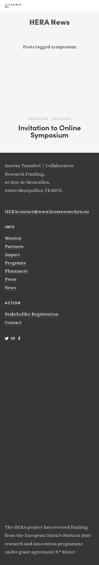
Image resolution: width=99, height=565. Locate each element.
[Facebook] (19, 338)
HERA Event (38, 118)
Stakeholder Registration (31, 314)
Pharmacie (16, 270)
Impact (12, 254)
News (10, 287)
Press (10, 279)
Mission (13, 238)
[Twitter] (7, 338)
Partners (14, 246)
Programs (15, 262)
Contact (13, 322)
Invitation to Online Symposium (49, 131)
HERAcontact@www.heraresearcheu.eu (47, 211)
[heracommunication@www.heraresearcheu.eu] (13, 338)
